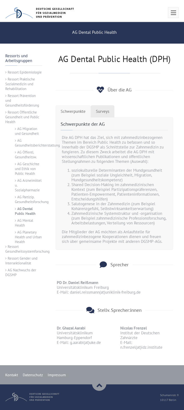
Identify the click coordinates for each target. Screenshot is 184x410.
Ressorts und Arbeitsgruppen (18, 58)
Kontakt (11, 374)
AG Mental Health (24, 223)
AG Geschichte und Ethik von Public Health (27, 169)
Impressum (57, 374)
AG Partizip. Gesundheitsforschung (32, 199)
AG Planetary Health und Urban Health (28, 237)
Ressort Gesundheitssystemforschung (27, 249)
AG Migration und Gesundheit (27, 131)
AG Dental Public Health (25, 211)
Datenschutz (33, 374)
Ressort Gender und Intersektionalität (21, 260)
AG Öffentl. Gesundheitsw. (26, 154)
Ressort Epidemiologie (25, 72)
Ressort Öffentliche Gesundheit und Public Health (22, 117)
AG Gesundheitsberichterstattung (37, 143)
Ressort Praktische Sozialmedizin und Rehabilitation (20, 84)
